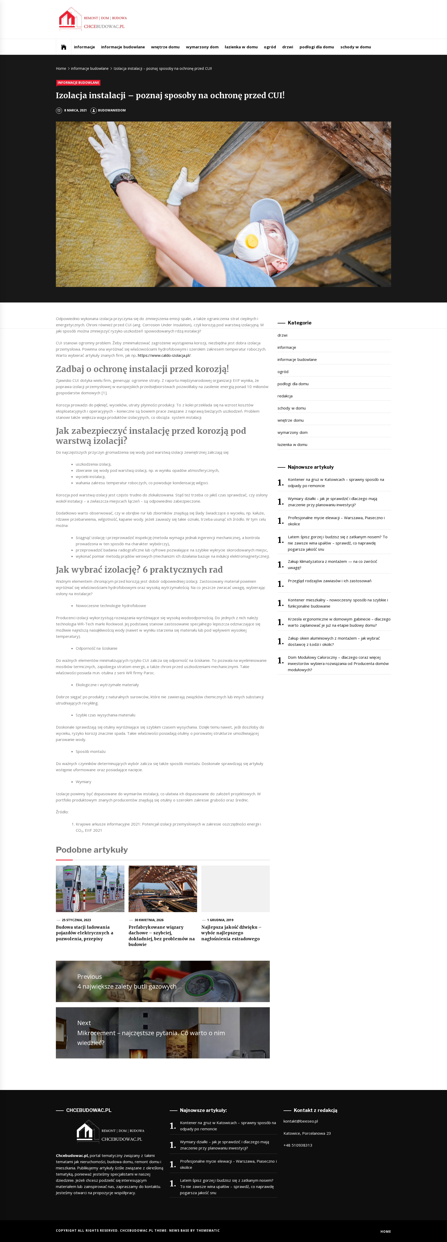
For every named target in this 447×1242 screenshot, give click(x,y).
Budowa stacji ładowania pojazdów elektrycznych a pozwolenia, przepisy (84, 933)
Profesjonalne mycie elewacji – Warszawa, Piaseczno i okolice (336, 520)
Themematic (208, 1230)
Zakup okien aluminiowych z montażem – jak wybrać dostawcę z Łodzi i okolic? (334, 641)
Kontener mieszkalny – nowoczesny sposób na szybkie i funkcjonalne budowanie (338, 603)
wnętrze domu (165, 46)
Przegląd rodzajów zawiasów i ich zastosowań (329, 580)
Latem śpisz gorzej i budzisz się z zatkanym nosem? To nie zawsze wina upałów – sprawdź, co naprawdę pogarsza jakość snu (338, 543)
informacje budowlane (123, 46)
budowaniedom (112, 110)
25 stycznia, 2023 (76, 920)
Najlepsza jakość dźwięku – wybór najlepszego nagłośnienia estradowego (231, 933)
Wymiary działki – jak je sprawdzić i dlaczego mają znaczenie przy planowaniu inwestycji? (332, 501)
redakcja (285, 395)
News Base (180, 1230)
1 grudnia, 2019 (220, 920)
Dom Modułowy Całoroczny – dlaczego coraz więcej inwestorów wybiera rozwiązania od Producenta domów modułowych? (338, 663)
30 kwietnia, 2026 (149, 920)
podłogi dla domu (317, 46)
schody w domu (355, 46)
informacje (84, 46)
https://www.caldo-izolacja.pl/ (164, 355)
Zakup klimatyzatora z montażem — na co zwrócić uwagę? (332, 564)
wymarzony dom (202, 46)
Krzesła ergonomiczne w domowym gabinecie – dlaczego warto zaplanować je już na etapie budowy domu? (339, 622)
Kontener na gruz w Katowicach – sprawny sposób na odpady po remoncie (336, 482)
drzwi (287, 46)
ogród (270, 46)
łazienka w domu (241, 46)
